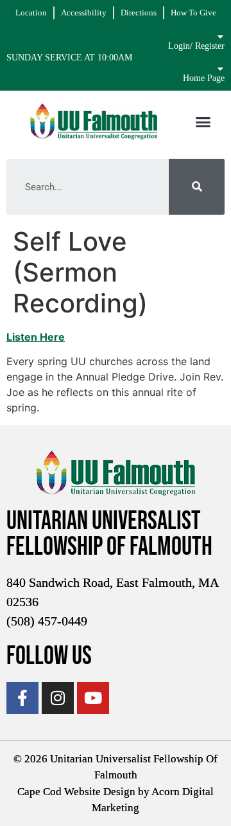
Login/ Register (196, 46)
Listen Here (35, 336)
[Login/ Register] (220, 36)
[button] (203, 121)
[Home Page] (220, 68)
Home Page (204, 78)
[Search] (197, 187)
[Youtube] (93, 698)
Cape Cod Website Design (76, 792)
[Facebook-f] (22, 698)
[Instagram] (58, 698)
